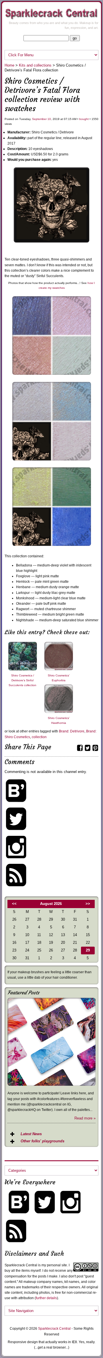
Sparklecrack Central (54, 1329)
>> (88, 904)
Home (9, 65)
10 (49, 119)
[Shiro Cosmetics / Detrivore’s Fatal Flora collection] (51, 241)
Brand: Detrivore (71, 731)
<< (14, 904)
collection (39, 737)
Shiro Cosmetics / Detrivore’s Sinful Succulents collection (22, 680)
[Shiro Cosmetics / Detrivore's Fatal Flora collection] (51, 462)
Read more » (85, 1118)
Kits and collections (35, 65)
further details (46, 1298)
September (39, 119)
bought (84, 119)
